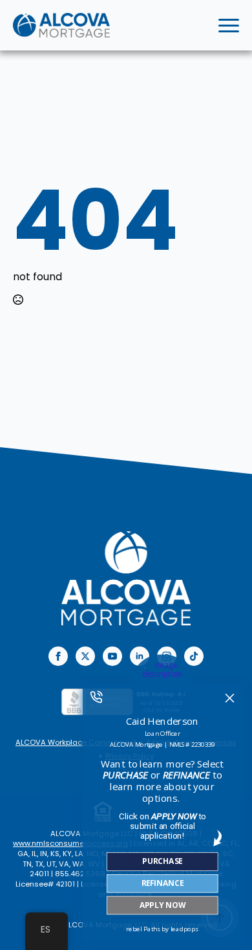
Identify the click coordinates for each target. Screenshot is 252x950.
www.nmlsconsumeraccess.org (70, 843)
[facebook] (58, 656)
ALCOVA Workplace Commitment (76, 742)
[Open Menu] (228, 25)
